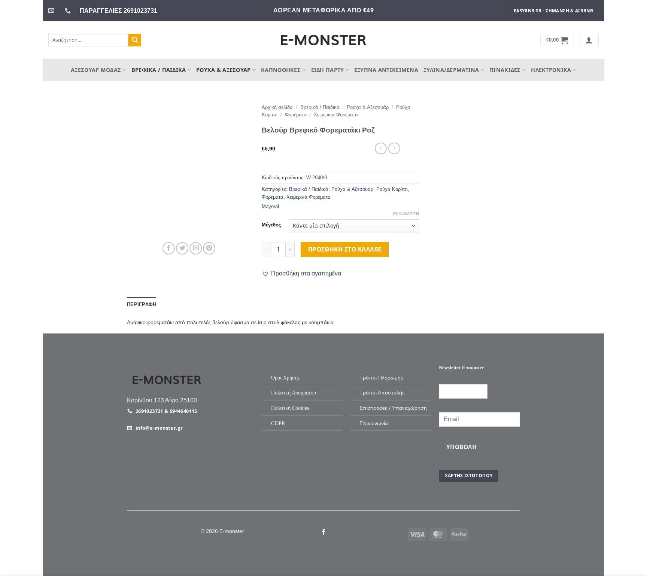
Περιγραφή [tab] (141, 304)
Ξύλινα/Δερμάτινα (451, 69)
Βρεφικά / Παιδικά (158, 69)
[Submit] (134, 40)
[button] (557, 40)
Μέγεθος (271, 225)
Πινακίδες (505, 69)
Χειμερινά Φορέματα (336, 115)
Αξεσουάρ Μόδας (96, 69)
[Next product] (380, 148)
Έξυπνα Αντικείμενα (386, 69)
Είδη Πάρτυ (327, 69)
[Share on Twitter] (182, 248)
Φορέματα (296, 115)
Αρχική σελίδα (277, 107)
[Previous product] (394, 148)
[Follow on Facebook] (323, 532)
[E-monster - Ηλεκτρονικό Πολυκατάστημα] (323, 40)
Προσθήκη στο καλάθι (345, 249)
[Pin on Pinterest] (209, 248)
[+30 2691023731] (69, 10)
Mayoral (270, 206)
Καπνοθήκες (281, 69)
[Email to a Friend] (195, 248)
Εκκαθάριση (406, 213)
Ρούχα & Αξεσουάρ (223, 69)
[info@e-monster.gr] (52, 10)
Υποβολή (461, 447)
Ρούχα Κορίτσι (392, 189)
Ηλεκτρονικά (551, 69)
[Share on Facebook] (168, 248)
